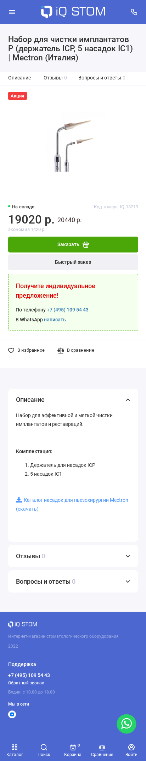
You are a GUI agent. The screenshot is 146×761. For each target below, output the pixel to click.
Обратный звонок (26, 682)
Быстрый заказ (73, 262)
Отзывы (55, 78)
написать (55, 320)
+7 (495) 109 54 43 (68, 310)
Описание (19, 78)
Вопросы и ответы (102, 78)
